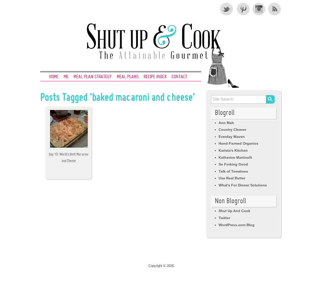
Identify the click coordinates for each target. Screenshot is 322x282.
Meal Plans (128, 76)
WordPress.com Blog (237, 225)
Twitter (226, 9)
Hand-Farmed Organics (238, 143)
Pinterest (243, 9)
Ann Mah (226, 123)
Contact (179, 76)
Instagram (259, 9)
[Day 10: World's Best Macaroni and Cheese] (69, 148)
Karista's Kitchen (233, 150)
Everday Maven (232, 137)
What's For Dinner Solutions (243, 185)
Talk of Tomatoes (233, 171)
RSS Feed (275, 9)
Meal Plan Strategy (92, 76)
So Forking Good (233, 164)
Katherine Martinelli (235, 157)
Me (66, 76)
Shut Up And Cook (234, 211)
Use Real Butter (232, 178)
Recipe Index (155, 76)
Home (54, 76)
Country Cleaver (232, 130)
